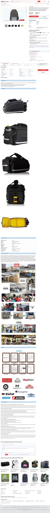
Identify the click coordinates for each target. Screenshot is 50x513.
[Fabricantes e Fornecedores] (5, 1)
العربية (28, 507)
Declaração (14, 506)
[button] (33, 65)
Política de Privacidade (23, 506)
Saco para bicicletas (15, 490)
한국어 (30, 507)
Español (10, 507)
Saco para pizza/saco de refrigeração (17, 493)
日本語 (33, 507)
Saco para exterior (3, 493)
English (8, 507)
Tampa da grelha (39, 490)
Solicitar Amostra (45, 18)
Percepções (38, 506)
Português (13, 507)
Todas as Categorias (4, 3)
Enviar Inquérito (34, 16)
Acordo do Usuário (18, 506)
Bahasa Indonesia (45, 507)
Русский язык (18, 507)
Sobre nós (12, 506)
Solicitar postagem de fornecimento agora (23, 454)
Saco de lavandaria (27, 493)
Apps (44, 3)
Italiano (21, 507)
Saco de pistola (39, 493)
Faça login (30, 60)
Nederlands (26, 507)
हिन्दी (34, 507)
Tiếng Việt (42, 507)
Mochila (2, 490)
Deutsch (23, 507)
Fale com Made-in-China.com (29, 506)
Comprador (36, 3)
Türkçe (39, 507)
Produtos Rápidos (34, 506)
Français (15, 507)
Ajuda (41, 3)
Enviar (6, 454)
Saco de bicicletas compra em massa (5, 502)
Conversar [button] (44, 16)
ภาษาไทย (37, 507)
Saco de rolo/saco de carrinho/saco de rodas (30, 490)
